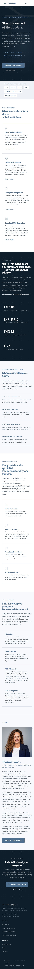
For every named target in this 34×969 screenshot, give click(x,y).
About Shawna (6, 944)
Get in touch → (10, 239)
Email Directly (17, 889)
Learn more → (9, 149)
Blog (27, 3)
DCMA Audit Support (8, 931)
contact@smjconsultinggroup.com (14, 965)
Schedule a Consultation (13, 65)
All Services (5, 925)
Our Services (10, 70)
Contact (4, 951)
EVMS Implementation (9, 928)
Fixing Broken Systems (9, 935)
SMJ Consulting (10, 3)
